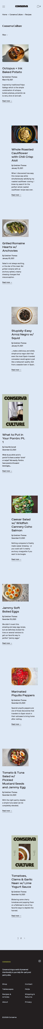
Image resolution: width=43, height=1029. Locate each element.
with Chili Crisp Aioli (22, 155)
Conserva (12, 1017)
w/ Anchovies (13, 247)
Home (4, 14)
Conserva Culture (16, 14)
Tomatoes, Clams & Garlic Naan (21, 881)
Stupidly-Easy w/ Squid (22, 334)
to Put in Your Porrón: (13, 438)
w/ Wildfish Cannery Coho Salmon (21, 525)
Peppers (23, 693)
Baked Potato (12, 70)
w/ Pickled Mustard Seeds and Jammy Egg (13, 780)
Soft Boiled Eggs (11, 609)
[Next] (24, 938)
